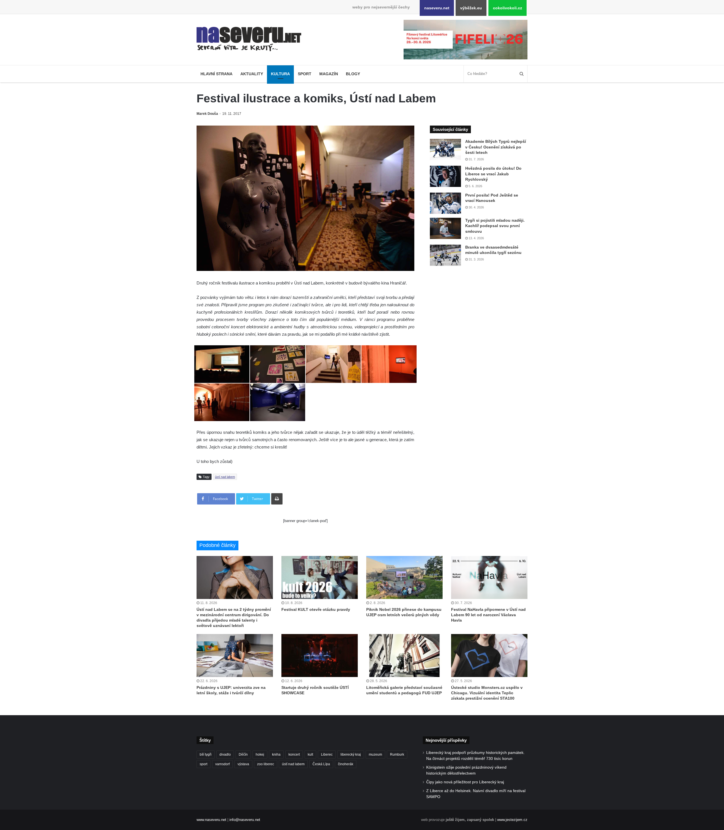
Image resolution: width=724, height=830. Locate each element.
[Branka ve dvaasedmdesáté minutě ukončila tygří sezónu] (445, 255)
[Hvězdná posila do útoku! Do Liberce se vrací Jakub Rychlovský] (445, 176)
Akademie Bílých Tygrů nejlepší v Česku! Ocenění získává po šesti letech (495, 147)
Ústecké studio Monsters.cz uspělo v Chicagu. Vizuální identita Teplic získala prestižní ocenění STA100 (487, 692)
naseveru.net (436, 8)
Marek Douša (207, 114)
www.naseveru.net (211, 820)
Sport (304, 74)
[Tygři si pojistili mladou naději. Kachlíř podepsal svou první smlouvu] (445, 228)
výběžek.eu (471, 8)
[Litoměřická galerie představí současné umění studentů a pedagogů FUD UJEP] (404, 655)
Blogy (353, 74)
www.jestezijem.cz (512, 820)
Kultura (280, 74)
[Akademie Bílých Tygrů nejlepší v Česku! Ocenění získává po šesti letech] (445, 149)
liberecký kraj (351, 754)
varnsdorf (222, 764)
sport (203, 764)
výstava (243, 764)
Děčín (243, 754)
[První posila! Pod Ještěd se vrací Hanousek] (445, 203)
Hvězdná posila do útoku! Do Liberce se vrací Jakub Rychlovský (493, 174)
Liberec (327, 754)
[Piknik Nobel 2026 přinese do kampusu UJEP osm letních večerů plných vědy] (404, 577)
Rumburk (397, 754)
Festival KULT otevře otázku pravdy (315, 609)
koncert (294, 754)
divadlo (225, 754)
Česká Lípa (321, 764)
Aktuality (251, 74)
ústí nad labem (225, 476)
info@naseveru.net (244, 820)
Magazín (328, 74)
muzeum (375, 754)
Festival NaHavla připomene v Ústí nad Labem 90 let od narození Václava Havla (488, 614)
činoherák (345, 764)
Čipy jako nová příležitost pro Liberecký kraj (465, 782)
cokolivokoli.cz (507, 8)
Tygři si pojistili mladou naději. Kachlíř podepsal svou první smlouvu (495, 226)
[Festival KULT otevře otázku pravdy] (319, 577)
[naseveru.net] (249, 39)
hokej (260, 754)
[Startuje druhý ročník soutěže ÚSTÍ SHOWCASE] (319, 655)
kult (310, 754)
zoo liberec (265, 764)
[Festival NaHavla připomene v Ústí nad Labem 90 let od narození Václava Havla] (489, 577)
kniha (276, 754)
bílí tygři (206, 754)
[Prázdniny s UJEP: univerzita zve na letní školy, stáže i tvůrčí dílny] (235, 655)
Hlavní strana (216, 74)
